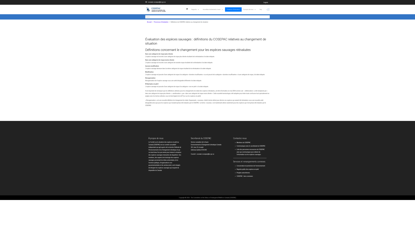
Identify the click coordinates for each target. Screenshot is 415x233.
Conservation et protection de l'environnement (251, 166)
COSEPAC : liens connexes (245, 176)
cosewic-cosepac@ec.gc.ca (157, 2)
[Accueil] (187, 8)
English (266, 2)
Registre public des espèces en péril (248, 169)
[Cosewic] (158, 9)
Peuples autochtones (243, 173)
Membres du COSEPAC (244, 142)
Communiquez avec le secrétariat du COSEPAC (251, 146)
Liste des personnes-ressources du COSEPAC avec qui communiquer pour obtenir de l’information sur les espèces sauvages (251, 152)
